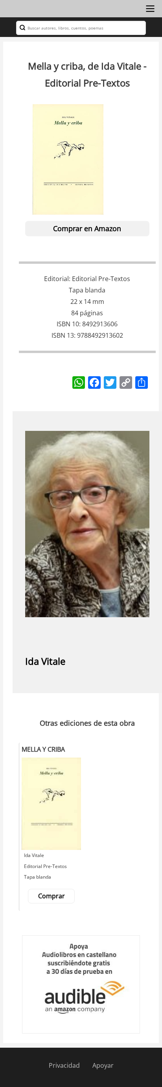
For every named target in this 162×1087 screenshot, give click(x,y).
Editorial (56, 278)
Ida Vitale (45, 661)
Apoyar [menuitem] (103, 1065)
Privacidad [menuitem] (64, 1065)
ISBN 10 (68, 324)
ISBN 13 (63, 335)
